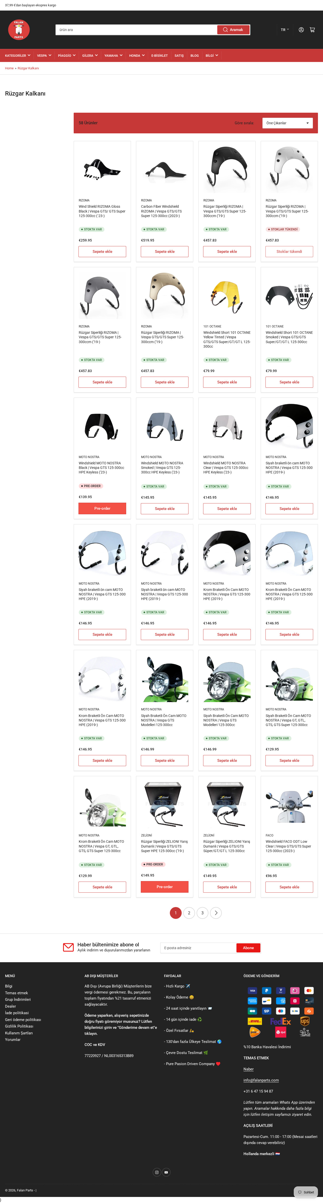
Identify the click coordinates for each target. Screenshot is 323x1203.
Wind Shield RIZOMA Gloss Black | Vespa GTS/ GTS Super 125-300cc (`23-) (102, 211)
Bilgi (210, 55)
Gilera (87, 55)
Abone (248, 948)
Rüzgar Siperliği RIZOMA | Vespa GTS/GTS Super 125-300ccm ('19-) (224, 211)
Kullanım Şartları (19, 1033)
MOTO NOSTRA (89, 457)
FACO (269, 835)
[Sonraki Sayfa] (215, 913)
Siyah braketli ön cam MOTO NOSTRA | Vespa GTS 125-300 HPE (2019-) (289, 467)
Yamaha (111, 55)
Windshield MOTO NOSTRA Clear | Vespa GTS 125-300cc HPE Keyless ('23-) (225, 467)
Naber (249, 1069)
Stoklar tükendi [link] (289, 251)
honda (134, 55)
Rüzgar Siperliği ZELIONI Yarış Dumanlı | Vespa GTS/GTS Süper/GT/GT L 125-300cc (226, 846)
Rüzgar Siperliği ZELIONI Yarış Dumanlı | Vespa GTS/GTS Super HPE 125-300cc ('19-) (164, 846)
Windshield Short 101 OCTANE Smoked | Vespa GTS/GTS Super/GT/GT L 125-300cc (289, 337)
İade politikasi (17, 1013)
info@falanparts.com (261, 1080)
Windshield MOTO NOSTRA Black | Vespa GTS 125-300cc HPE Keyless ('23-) (101, 467)
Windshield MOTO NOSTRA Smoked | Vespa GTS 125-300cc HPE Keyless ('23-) (162, 467)
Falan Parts (25, 1190)
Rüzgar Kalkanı (28, 68)
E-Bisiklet (159, 55)
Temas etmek (16, 993)
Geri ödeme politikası (23, 1019)
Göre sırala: (244, 123)
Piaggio (64, 55)
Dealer (10, 1006)
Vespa (42, 55)
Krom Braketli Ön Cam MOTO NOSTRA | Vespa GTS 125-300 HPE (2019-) (226, 594)
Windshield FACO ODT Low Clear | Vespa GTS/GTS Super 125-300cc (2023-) (288, 846)
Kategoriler (15, 55)
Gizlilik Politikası (19, 1026)
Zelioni (146, 835)
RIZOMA (84, 200)
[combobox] (153, 29)
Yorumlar (12, 1039)
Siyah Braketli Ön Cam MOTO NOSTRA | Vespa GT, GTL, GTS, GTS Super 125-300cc (288, 720)
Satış (179, 55)
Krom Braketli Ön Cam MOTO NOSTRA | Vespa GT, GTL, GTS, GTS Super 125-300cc (101, 846)
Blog (195, 55)
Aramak (236, 29)
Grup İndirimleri (18, 999)
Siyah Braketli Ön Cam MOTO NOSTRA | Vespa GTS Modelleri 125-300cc (163, 720)
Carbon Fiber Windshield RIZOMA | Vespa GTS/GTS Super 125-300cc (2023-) (161, 211)
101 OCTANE (212, 326)
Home (9, 68)
